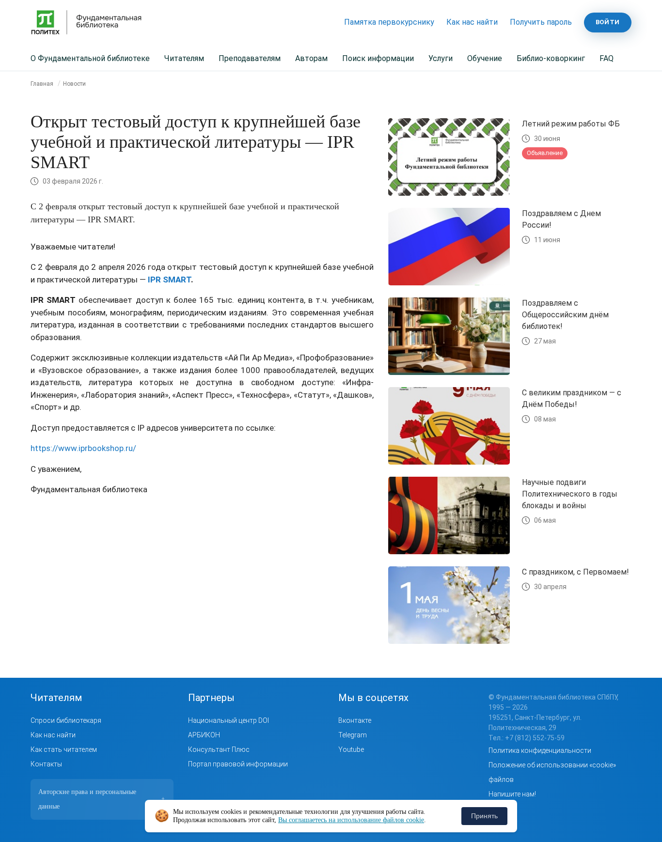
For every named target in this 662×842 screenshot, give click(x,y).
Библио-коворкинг (551, 58)
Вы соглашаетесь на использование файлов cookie (351, 820)
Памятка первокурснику (389, 22)
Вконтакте (354, 720)
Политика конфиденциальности (540, 750)
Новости (74, 83)
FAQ (606, 58)
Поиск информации (378, 58)
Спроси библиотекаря (66, 720)
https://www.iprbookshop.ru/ (83, 448)
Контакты (46, 764)
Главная (42, 83)
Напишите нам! (512, 794)
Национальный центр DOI (228, 720)
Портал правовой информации (238, 764)
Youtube (351, 749)
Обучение (484, 58)
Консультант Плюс (219, 749)
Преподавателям (250, 58)
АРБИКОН (204, 735)
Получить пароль (541, 22)
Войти (608, 22)
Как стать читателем (64, 749)
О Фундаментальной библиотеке (90, 58)
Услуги (440, 58)
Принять (484, 816)
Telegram (352, 735)
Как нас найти (472, 22)
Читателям (184, 58)
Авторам (311, 58)
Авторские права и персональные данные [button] (101, 799)
